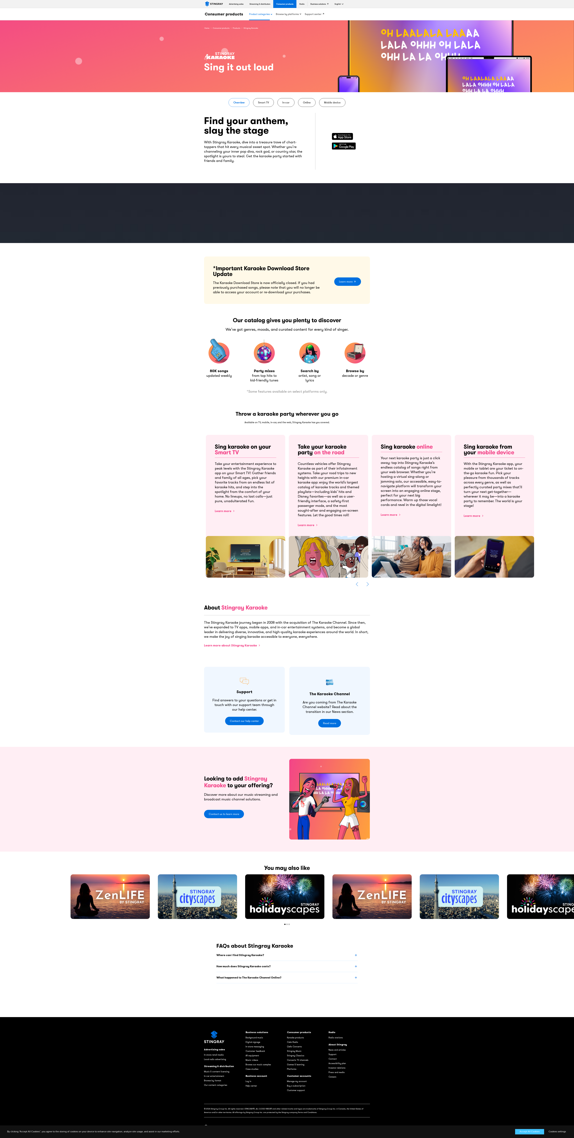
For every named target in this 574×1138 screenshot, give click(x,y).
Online (307, 102)
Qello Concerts (294, 1046)
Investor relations (337, 1067)
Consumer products (224, 14)
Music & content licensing (216, 1071)
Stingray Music (294, 1051)
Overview (239, 102)
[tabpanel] (287, 896)
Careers (332, 1076)
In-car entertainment (214, 1076)
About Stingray (338, 1044)
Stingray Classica (295, 1055)
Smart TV (263, 102)
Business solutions (257, 1032)
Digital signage (253, 1042)
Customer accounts (299, 1076)
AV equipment (252, 1055)
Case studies (252, 1069)
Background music (254, 1037)
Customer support (296, 1090)
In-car (286, 102)
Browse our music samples (258, 1064)
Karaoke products (295, 1037)
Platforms (291, 1069)
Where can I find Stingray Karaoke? (240, 955)
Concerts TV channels (297, 1060)
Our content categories (215, 1085)
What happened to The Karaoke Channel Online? (248, 977)
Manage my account (297, 1081)
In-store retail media (214, 1054)
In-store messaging (255, 1046)
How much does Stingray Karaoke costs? (243, 966)
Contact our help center (244, 721)
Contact (333, 1058)
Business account (256, 1076)
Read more (329, 723)
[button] (338, 4)
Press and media (337, 1072)
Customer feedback (255, 1051)
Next (367, 584)
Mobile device (332, 102)
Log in (248, 1081)
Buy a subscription (296, 1085)
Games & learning (295, 1064)
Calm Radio (292, 1042)
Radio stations (336, 1037)
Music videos (252, 1060)
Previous (357, 584)
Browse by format (212, 1080)
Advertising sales (214, 1049)
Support (332, 1054)
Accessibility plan (337, 1063)
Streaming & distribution (219, 1066)
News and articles (337, 1050)
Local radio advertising (215, 1059)
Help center (251, 1085)
